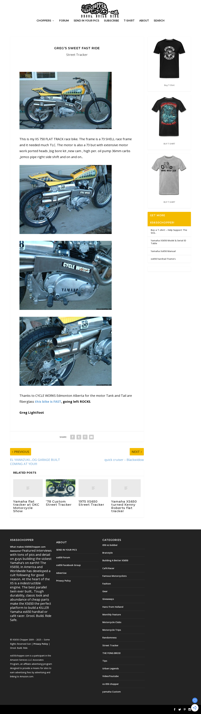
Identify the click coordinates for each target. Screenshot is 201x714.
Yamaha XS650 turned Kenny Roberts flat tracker (124, 506)
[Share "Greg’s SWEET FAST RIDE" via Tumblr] (79, 437)
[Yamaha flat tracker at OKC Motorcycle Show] (28, 488)
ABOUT (144, 20)
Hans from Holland (112, 606)
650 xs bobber (110, 545)
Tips (104, 660)
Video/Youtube (110, 676)
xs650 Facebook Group (68, 565)
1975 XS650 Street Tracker (91, 503)
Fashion (106, 583)
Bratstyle (107, 552)
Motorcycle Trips (111, 629)
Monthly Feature (111, 614)
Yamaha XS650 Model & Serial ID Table (168, 242)
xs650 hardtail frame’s (163, 258)
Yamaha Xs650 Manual (163, 251)
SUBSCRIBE (111, 20)
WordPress (61, 709)
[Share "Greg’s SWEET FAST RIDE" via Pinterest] (85, 437)
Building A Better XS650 (115, 560)
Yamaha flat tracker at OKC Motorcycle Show (26, 506)
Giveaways (108, 598)
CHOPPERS (44, 20)
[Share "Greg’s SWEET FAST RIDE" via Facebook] (72, 437)
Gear (105, 591)
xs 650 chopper (110, 683)
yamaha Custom (111, 691)
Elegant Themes (31, 709)
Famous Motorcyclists (114, 575)
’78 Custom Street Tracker (58, 503)
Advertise (61, 572)
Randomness (109, 637)
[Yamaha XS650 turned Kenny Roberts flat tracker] (126, 488)
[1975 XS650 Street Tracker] (93, 488)
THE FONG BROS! (111, 653)
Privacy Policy (40, 643)
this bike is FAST (48, 401)
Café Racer (108, 568)
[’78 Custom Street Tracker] (60, 488)
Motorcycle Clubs (111, 622)
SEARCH (159, 20)
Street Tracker (77, 55)
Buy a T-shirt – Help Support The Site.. (169, 231)
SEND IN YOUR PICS (86, 20)
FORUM (64, 20)
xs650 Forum (63, 557)
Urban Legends (110, 668)
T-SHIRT (129, 20)
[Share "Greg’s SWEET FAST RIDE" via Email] (91, 437)
